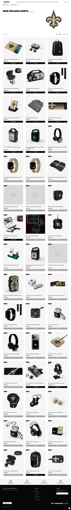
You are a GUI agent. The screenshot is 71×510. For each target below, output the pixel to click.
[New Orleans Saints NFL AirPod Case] (57, 312)
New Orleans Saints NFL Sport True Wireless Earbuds (11, 88)
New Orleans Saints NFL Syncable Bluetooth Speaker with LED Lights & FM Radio (35, 266)
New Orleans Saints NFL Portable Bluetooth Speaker (33, 206)
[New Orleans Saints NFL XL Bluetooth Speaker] (35, 76)
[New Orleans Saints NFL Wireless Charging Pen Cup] (57, 430)
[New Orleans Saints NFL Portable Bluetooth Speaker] (35, 194)
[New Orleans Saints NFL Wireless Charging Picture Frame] (57, 283)
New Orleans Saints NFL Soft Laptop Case (32, 117)
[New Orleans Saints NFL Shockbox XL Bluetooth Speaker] (13, 135)
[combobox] (37, 2)
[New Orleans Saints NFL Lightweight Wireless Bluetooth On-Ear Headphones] (57, 135)
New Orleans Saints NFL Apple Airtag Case (32, 412)
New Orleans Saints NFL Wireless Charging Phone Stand (12, 117)
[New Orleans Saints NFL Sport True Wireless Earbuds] (13, 76)
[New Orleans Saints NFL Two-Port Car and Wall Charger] (35, 283)
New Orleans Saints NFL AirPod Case (53, 324)
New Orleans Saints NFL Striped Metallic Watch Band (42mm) (12, 177)
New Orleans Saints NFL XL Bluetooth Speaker (32, 88)
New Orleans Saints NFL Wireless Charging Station (11, 265)
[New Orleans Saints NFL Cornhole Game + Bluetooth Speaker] (35, 371)
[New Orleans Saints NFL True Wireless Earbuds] (13, 224)
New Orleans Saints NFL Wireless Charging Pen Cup (55, 441)
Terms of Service (37, 496)
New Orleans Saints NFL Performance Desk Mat (55, 117)
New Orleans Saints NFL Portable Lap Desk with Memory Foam (57, 177)
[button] (68, 2)
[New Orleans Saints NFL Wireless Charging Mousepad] (13, 47)
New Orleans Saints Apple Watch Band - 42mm (10, 324)
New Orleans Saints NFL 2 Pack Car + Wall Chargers (55, 412)
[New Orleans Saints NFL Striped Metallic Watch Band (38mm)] (35, 165)
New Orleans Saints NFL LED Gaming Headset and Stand (56, 383)
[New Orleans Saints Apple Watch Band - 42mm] (13, 312)
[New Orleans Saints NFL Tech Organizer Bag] (57, 459)
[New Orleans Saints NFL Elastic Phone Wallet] (35, 342)
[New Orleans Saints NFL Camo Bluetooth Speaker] (35, 312)
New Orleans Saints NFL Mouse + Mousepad (10, 412)
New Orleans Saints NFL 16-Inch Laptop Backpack (55, 59)
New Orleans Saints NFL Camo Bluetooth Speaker (33, 324)
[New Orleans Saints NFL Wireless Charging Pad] (57, 224)
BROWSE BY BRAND (6, 4)
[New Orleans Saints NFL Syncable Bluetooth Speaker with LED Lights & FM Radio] (35, 253)
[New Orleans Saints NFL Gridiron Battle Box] (35, 224)
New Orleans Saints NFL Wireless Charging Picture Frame (56, 295)
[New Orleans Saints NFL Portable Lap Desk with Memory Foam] (57, 165)
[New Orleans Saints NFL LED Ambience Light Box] (13, 194)
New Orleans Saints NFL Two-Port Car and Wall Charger (34, 295)
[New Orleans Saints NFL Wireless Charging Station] (13, 253)
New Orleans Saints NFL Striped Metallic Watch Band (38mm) (35, 177)
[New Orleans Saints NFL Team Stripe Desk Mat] (13, 371)
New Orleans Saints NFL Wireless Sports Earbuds (33, 59)
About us (36, 498)
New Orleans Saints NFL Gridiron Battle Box (32, 235)
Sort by (4, 34)
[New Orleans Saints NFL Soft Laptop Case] (35, 106)
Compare (57, 34)
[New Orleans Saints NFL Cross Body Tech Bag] (35, 459)
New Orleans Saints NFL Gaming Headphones (32, 441)
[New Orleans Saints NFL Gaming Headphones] (35, 430)
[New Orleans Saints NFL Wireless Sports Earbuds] (35, 47)
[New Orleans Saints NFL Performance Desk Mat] (57, 106)
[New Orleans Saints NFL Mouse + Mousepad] (13, 400)
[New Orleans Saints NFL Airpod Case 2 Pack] (13, 430)
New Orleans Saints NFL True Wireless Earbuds (10, 235)
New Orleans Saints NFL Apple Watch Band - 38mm (55, 88)
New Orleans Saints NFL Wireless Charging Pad (55, 235)
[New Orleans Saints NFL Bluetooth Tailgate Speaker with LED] (13, 283)
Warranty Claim (37, 493)
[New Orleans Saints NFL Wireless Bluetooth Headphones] (13, 342)
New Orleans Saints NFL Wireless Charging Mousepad (11, 59)
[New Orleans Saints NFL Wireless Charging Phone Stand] (13, 106)
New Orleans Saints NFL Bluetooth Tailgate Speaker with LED (12, 295)
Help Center (36, 491)
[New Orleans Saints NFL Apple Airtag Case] (35, 400)
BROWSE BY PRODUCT (14, 4)
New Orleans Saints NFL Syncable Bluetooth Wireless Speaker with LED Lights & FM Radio (35, 147)
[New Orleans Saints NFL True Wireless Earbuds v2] (13, 459)
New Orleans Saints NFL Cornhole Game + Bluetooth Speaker (35, 383)
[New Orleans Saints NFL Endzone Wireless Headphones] (57, 253)
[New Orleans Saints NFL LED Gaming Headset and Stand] (57, 371)
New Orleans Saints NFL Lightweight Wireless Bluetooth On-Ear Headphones (57, 147)
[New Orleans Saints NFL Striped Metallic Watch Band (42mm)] (13, 165)
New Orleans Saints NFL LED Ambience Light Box (11, 206)
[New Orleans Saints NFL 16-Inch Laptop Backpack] (57, 47)
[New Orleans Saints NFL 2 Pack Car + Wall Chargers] (57, 400)
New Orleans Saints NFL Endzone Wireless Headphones (56, 265)
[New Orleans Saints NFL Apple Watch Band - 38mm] (57, 76)
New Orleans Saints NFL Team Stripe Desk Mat (10, 383)
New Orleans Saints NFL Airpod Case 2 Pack (10, 441)
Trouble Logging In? (38, 499)
